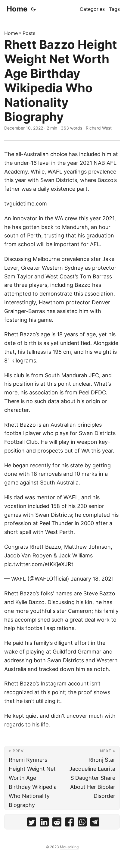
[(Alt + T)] (33, 9)
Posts (29, 33)
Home (17, 9)
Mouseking (69, 847)
